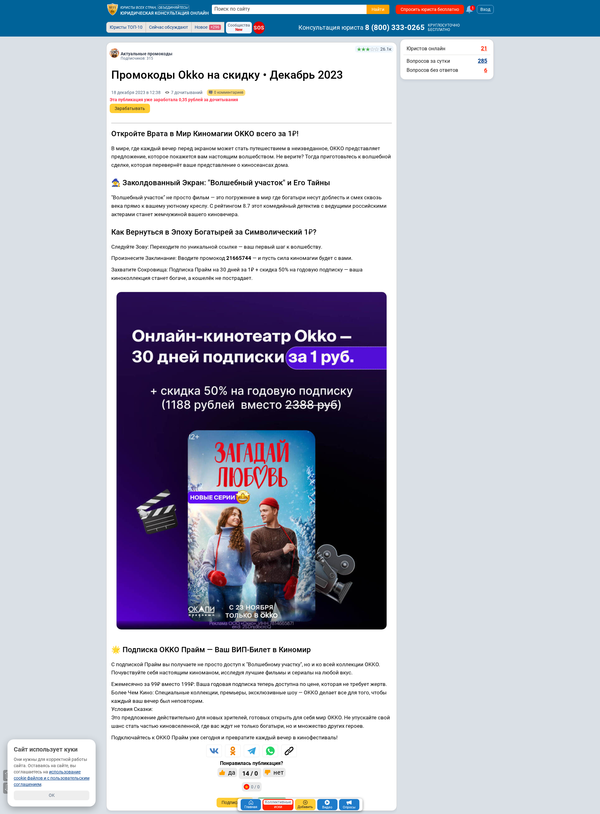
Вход (485, 9)
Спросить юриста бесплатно (430, 9)
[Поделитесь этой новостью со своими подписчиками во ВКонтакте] (214, 751)
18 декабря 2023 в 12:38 (136, 92)
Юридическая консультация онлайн (164, 13)
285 (482, 60)
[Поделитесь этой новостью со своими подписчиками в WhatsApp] (270, 751)
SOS (259, 28)
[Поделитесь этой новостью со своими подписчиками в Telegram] (251, 751)
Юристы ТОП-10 (126, 27)
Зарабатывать (130, 108)
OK (52, 795)
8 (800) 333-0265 (395, 27)
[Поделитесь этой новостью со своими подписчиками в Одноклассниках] (233, 751)
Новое (207, 27)
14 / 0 (250, 773)
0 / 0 (255, 786)
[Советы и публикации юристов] (112, 9)
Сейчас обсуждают (168, 27)
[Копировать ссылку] (289, 751)
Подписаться (235, 802)
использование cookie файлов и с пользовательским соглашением (51, 778)
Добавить (305, 807)
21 (484, 48)
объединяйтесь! (173, 8)
